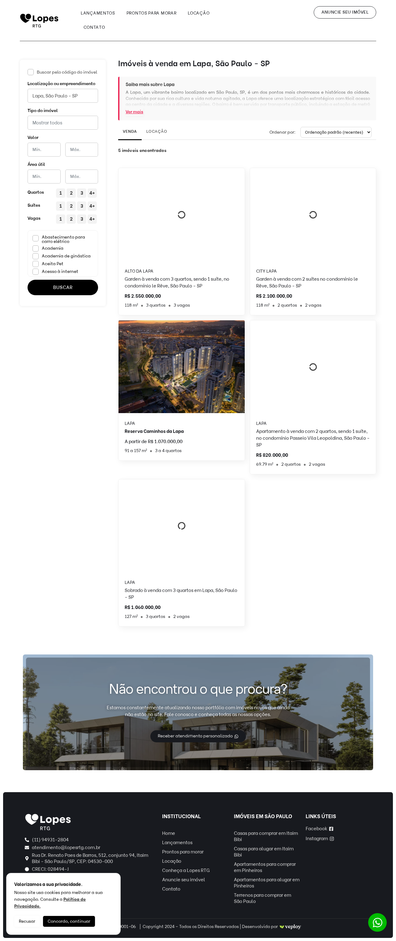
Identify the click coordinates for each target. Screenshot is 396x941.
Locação (198, 13)
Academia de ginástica (66, 256)
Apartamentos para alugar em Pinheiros (266, 883)
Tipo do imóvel (43, 110)
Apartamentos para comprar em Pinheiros (265, 867)
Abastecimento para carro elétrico (63, 239)
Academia (52, 248)
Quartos (36, 192)
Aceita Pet (52, 263)
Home (168, 833)
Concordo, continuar (69, 921)
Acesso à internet (60, 271)
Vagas (34, 218)
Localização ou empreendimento (61, 83)
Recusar (27, 921)
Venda (130, 131)
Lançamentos (98, 13)
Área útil (36, 164)
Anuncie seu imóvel (183, 880)
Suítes (34, 205)
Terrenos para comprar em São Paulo (262, 898)
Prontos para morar (152, 13)
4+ (92, 193)
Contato (94, 27)
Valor (33, 137)
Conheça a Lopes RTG (186, 870)
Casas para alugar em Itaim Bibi (264, 852)
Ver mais (134, 111)
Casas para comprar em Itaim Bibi (266, 836)
